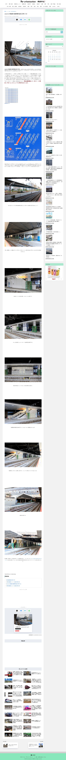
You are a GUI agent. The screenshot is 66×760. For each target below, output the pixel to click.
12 (52, 56)
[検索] (62, 32)
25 (50, 59)
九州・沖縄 (9, 6)
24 (48, 59)
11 (50, 56)
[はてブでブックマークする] (25, 19)
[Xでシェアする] (17, 19)
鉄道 (34, 6)
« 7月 (46, 62)
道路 (41, 6)
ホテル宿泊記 (45, 6)
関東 (28, 6)
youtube (53, 6)
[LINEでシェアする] (29, 19)
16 (59, 56)
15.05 (17, 91)
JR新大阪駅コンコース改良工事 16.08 (13, 585)
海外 (31, 6)
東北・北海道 (14, 6)
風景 (50, 6)
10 (48, 56)
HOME (33, 755)
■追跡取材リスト (7, 103)
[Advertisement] (23, 33)
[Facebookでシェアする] (21, 19)
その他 (58, 6)
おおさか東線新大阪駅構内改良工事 (10, 91)
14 (56, 56)
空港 (38, 6)
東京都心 (20, 6)
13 (54, 56)
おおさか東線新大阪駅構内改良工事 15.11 (14, 583)
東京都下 (24, 6)
